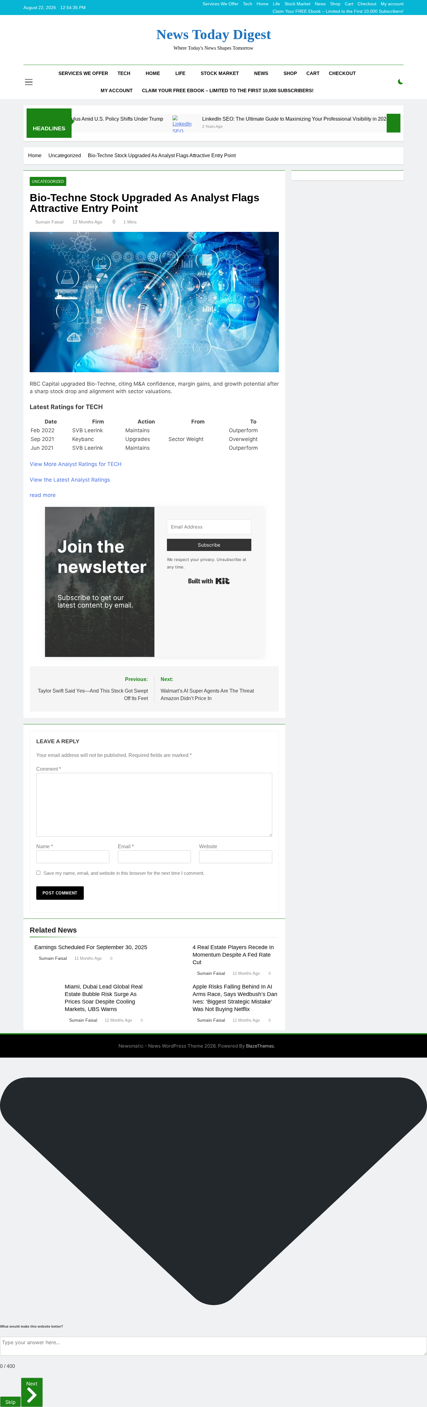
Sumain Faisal (49, 221)
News (320, 3)
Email (126, 846)
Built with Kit (209, 581)
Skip (10, 1402)
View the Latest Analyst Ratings (70, 480)
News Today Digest (213, 34)
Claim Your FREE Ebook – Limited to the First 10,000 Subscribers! (338, 11)
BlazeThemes (260, 1046)
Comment (48, 769)
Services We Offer (221, 3)
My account (392, 3)
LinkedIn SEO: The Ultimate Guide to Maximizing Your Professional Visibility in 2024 (256, 119)
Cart (349, 3)
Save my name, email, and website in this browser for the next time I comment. (123, 873)
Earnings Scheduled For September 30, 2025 (90, 947)
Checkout (367, 3)
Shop (335, 3)
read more (43, 495)
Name (44, 846)
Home (263, 3)
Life (276, 3)
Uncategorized (48, 181)
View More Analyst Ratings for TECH (76, 464)
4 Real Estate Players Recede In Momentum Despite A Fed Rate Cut (233, 954)
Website (208, 846)
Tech (247, 3)
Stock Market (297, 3)
